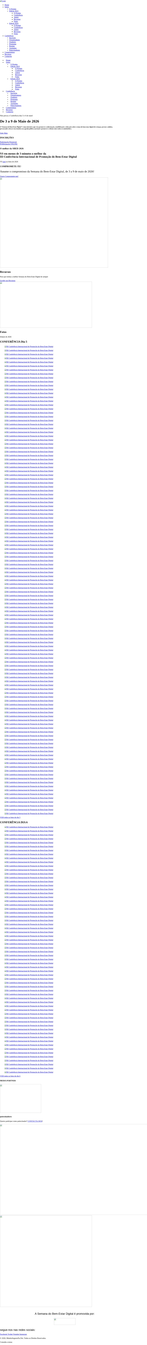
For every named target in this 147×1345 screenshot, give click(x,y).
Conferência (18, 15)
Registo (12, 46)
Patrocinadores (14, 50)
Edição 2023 (13, 11)
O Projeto (12, 9)
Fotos (16, 21)
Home (7, 5)
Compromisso (10, 52)
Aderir (16, 17)
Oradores (12, 42)
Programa (12, 44)
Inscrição (12, 38)
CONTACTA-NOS (35, 1121)
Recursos (17, 19)
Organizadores (14, 40)
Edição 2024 (13, 23)
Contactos (8, 56)
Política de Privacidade (21, 1342)
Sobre (7, 7)
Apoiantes (13, 48)
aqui (4, 162)
